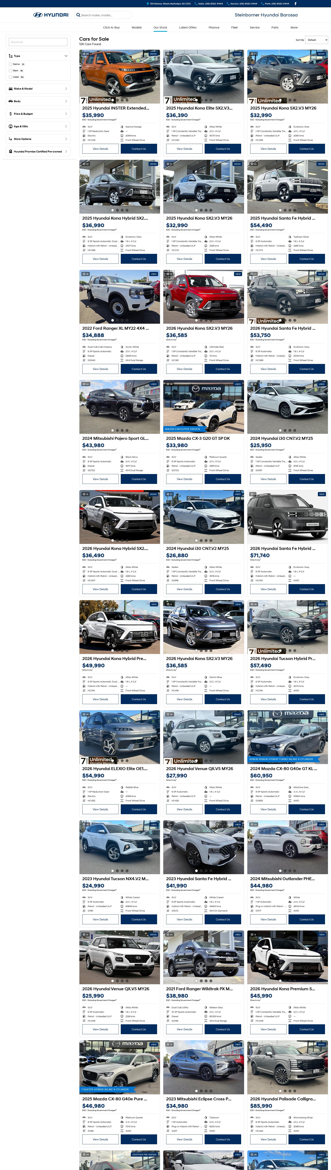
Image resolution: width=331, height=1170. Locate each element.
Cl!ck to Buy (111, 27)
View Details (100, 148)
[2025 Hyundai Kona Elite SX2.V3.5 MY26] (203, 77)
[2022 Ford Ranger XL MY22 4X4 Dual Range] (119, 297)
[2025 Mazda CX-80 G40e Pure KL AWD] (119, 1067)
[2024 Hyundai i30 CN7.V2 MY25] (287, 407)
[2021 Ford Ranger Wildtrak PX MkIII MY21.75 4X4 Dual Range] (203, 957)
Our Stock (160, 27)
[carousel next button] (156, 76)
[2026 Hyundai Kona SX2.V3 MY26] (203, 297)
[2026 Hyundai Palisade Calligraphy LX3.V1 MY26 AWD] (287, 1067)
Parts (274, 27)
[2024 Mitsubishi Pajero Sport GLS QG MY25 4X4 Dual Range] (119, 407)
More (294, 27)
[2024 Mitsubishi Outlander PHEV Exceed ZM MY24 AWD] (287, 847)
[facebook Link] (295, 3)
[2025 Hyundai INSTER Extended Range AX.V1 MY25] (119, 77)
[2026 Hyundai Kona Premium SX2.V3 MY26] (287, 957)
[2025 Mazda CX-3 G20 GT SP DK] (203, 407)
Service (255, 27)
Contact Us (139, 148)
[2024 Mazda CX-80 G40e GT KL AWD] (287, 737)
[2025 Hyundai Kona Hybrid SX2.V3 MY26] (119, 187)
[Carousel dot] (112, 100)
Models (137, 27)
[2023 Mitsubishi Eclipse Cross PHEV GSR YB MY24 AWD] (203, 1067)
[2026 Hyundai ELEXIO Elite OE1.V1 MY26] (119, 737)
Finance (214, 27)
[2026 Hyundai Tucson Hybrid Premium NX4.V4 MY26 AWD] (287, 627)
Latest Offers (188, 27)
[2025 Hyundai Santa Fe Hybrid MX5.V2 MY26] (287, 187)
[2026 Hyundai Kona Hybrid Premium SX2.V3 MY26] (119, 627)
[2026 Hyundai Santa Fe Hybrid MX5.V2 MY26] (287, 297)
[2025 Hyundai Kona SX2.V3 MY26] (287, 77)
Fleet (234, 27)
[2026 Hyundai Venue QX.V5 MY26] (203, 737)
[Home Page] (50, 15)
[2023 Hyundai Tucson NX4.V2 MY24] (119, 847)
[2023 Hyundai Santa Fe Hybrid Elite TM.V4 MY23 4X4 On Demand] (203, 847)
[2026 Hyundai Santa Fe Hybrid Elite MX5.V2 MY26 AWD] (287, 517)
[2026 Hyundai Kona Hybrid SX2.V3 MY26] (119, 517)
